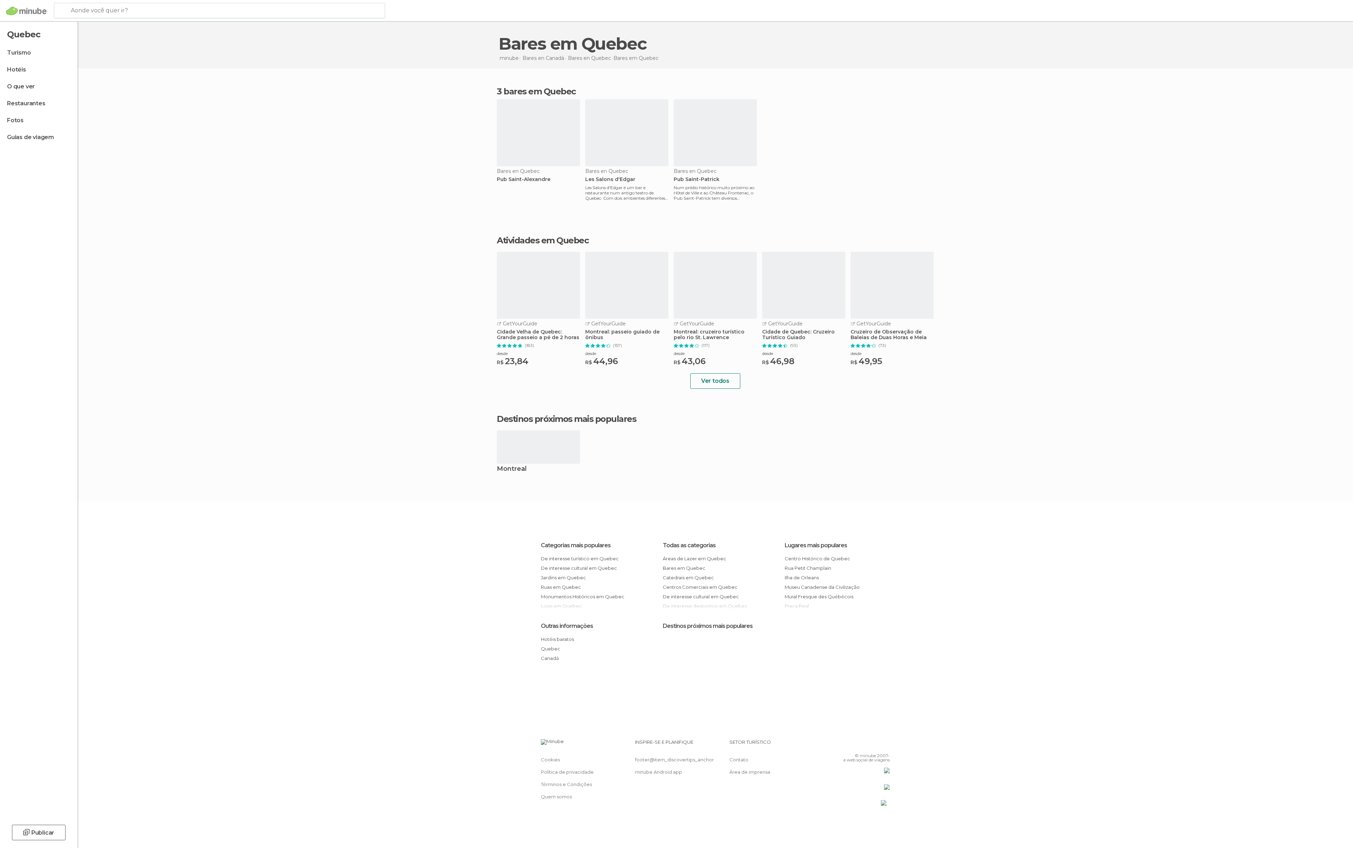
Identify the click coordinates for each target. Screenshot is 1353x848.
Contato (738, 759)
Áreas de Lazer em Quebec (694, 558)
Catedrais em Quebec (688, 577)
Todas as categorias (689, 545)
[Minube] (26, 11)
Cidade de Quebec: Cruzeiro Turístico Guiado (798, 335)
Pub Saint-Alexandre (523, 179)
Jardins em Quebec (563, 577)
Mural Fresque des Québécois (819, 596)
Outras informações (567, 626)
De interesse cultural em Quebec (579, 568)
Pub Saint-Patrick (696, 179)
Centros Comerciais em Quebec (700, 587)
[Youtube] (884, 745)
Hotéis (16, 69)
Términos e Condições (566, 784)
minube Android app (658, 772)
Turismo (19, 52)
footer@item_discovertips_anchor (674, 759)
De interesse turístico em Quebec (580, 558)
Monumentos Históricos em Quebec (582, 596)
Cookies (550, 759)
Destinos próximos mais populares (566, 419)
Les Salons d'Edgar (610, 179)
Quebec (550, 648)
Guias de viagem (30, 137)
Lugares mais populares (816, 545)
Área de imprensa (749, 772)
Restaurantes (26, 103)
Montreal (512, 469)
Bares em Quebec (684, 568)
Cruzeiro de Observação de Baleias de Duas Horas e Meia (889, 335)
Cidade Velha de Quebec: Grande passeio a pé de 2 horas (538, 335)
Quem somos (556, 796)
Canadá (550, 658)
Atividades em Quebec (542, 240)
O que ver (21, 86)
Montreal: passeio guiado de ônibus (622, 335)
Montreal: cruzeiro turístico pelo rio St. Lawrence (709, 335)
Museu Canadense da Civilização (822, 587)
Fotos (15, 120)
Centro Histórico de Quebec (817, 558)
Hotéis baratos (557, 639)
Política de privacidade (567, 772)
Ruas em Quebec (561, 587)
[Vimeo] (872, 745)
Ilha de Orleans (802, 577)
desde (502, 353)
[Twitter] (861, 745)
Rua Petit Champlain (808, 568)
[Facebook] (849, 745)
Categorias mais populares (576, 545)
